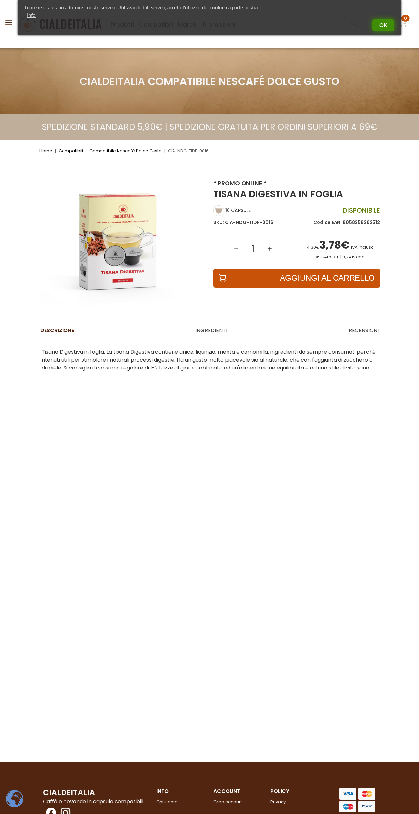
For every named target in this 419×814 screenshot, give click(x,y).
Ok (383, 25)
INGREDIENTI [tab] (211, 330)
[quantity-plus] (270, 249)
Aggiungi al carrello (327, 278)
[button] (403, 24)
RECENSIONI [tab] (364, 330)
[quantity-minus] (236, 249)
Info (31, 15)
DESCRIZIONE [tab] (57, 330)
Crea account (228, 802)
